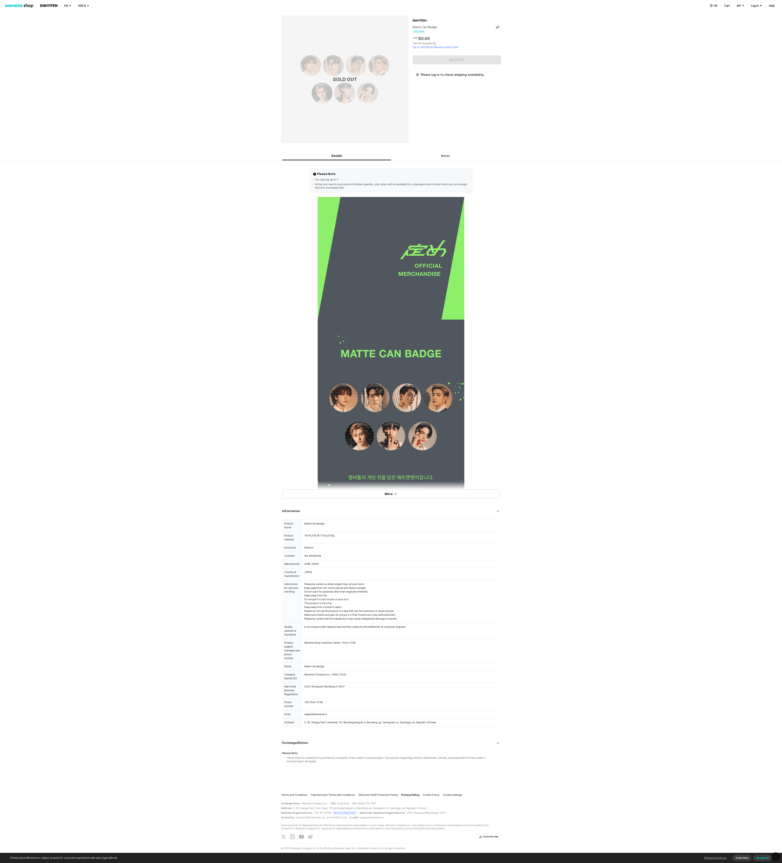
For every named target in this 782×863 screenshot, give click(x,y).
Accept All (762, 857)
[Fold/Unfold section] (391, 511)
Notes (445, 155)
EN (66, 5)
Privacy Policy (410, 794)
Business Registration (345, 813)
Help (772, 5)
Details (337, 155)
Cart (727, 5)
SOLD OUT (457, 60)
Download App (490, 836)
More (389, 494)
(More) (113, 857)
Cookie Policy (431, 794)
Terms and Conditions (294, 794)
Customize (742, 857)
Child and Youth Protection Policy (378, 794)
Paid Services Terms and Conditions (333, 794)
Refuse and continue (715, 857)
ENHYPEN (419, 20)
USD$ (82, 5)
